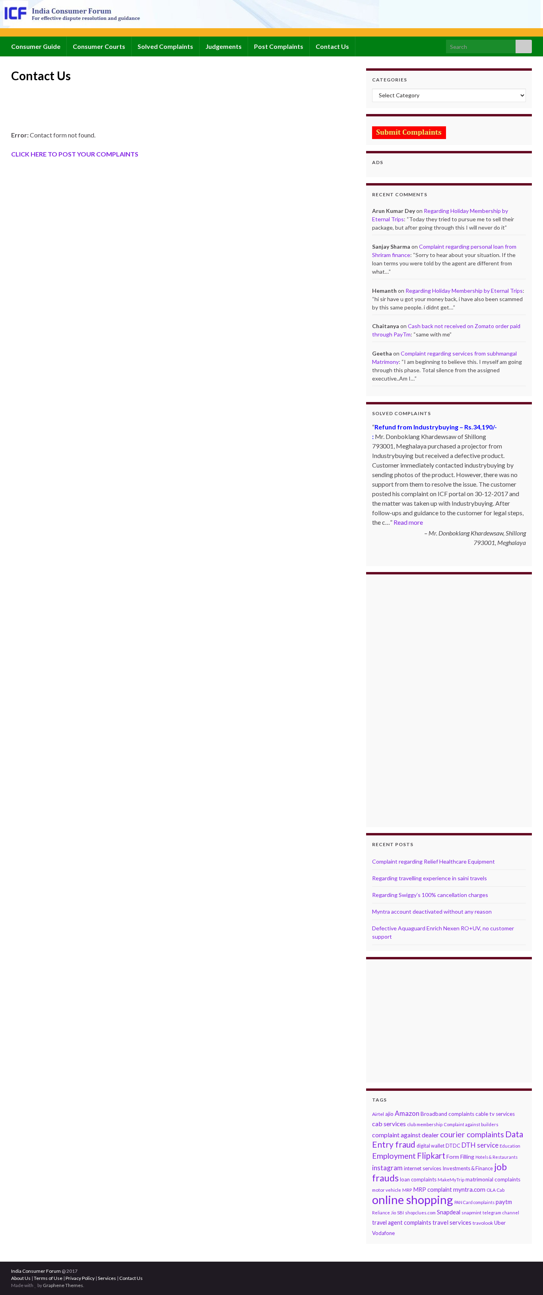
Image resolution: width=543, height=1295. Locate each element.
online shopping (412, 1199)
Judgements (224, 46)
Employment (394, 1155)
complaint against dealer (405, 1134)
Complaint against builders (471, 1124)
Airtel (378, 1114)
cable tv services (495, 1114)
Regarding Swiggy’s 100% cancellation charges (430, 894)
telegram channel (501, 1212)
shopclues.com (420, 1212)
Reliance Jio (384, 1212)
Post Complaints (278, 46)
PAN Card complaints (474, 1202)
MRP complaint (432, 1189)
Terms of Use (48, 1278)
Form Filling (460, 1156)
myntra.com (469, 1189)
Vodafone (383, 1233)
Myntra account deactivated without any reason (432, 911)
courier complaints (472, 1134)
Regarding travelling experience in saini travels (429, 878)
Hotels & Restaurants (496, 1157)
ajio (389, 1114)
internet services (422, 1168)
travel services (451, 1222)
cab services (389, 1123)
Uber (500, 1223)
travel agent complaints (401, 1222)
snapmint (471, 1213)
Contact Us (332, 46)
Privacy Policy (80, 1278)
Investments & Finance (467, 1168)
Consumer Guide (35, 46)
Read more (408, 522)
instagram (387, 1168)
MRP (407, 1190)
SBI (400, 1212)
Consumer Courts (99, 46)
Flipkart (431, 1155)
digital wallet (430, 1146)
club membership (424, 1124)
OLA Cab (495, 1190)
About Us (21, 1278)
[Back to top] (525, 1277)
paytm (504, 1201)
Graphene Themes (63, 1285)
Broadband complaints (447, 1114)
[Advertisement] (156, 110)
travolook (483, 1223)
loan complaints (418, 1179)
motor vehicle (386, 1190)
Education (510, 1145)
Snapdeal (448, 1212)
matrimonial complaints (492, 1179)
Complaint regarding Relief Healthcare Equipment (433, 861)
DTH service (480, 1145)
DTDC (453, 1145)
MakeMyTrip (451, 1179)
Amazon (407, 1113)
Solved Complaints (165, 46)
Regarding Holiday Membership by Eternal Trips (464, 290)
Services (107, 1278)
